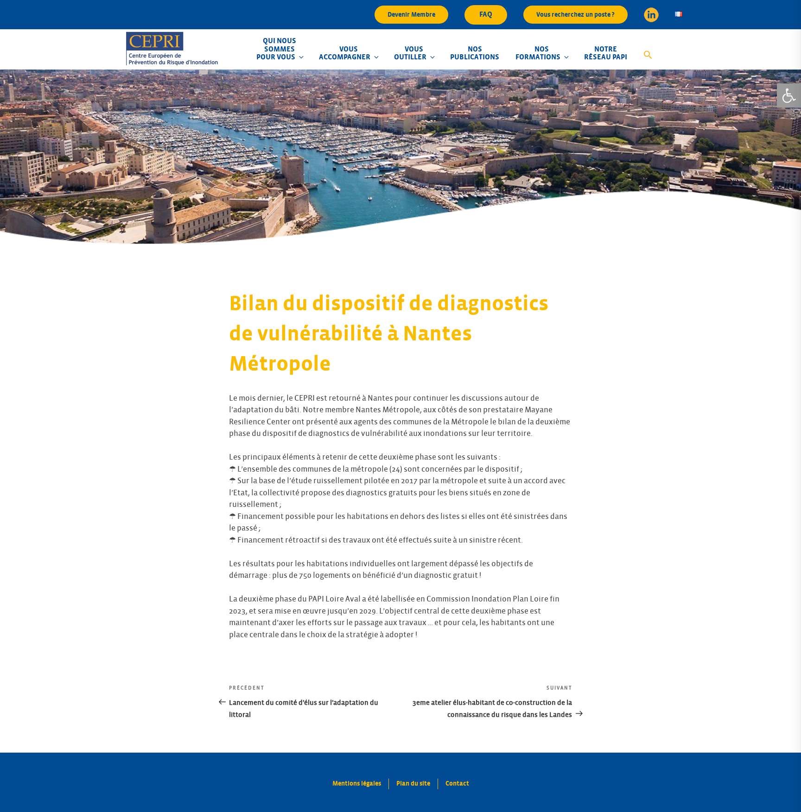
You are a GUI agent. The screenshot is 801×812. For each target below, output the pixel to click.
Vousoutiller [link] (410, 53)
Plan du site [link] (413, 783)
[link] (789, 95)
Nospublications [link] (474, 53)
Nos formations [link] (537, 53)
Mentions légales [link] (356, 783)
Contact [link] (457, 783)
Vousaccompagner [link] (344, 53)
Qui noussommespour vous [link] (276, 49)
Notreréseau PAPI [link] (605, 53)
